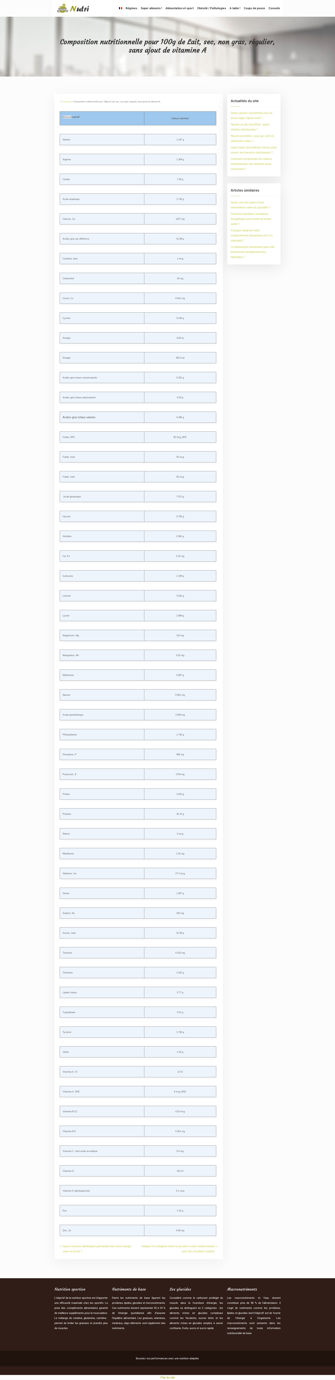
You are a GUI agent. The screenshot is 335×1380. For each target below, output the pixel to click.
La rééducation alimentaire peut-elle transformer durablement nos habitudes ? (252, 252)
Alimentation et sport (180, 8)
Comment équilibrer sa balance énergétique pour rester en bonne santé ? (251, 219)
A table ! (235, 8)
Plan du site (167, 1377)
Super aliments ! (151, 8)
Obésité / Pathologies (211, 8)
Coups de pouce (254, 8)
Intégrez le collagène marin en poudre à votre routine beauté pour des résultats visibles (178, 1249)
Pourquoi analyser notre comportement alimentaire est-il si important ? (252, 235)
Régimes (131, 8)
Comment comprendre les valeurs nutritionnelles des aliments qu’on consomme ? (251, 164)
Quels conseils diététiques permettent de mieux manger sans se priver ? (97, 1249)
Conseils (274, 8)
